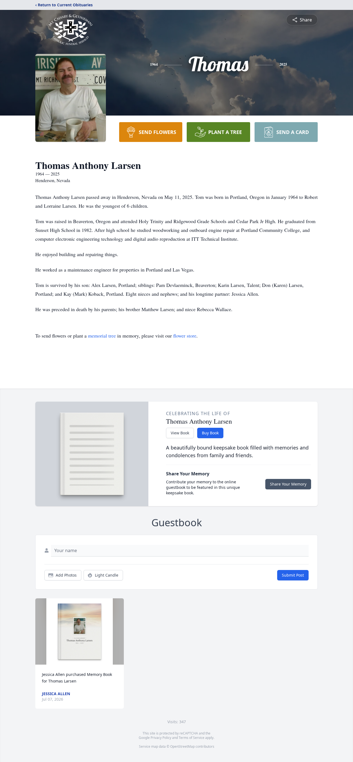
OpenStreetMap (182, 746)
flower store (184, 335)
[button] (79, 631)
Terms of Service (191, 737)
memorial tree (102, 335)
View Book (180, 432)
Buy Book (210, 432)
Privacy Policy (161, 737)
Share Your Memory (288, 484)
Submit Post (293, 575)
